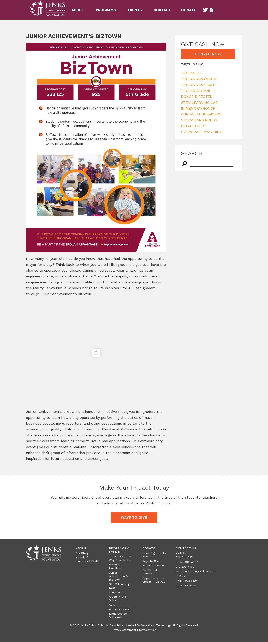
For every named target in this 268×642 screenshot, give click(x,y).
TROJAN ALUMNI (195, 91)
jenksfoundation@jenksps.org (195, 571)
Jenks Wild (116, 592)
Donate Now (208, 54)
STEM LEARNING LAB (199, 102)
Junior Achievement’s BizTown (118, 576)
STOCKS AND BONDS (199, 120)
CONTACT (162, 10)
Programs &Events (119, 550)
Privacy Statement (124, 629)
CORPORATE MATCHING (201, 132)
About (81, 548)
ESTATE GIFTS (193, 126)
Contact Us (186, 548)
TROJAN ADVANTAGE (199, 79)
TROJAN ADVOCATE (198, 85)
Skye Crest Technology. (156, 625)
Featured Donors (153, 565)
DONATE (188, 10)
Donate (148, 548)
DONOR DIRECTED (196, 97)
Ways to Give (151, 561)
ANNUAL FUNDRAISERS (201, 114)
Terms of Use (147, 629)
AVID (112, 604)
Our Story (82, 553)
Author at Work (119, 609)
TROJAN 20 (191, 73)
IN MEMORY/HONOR (198, 108)
